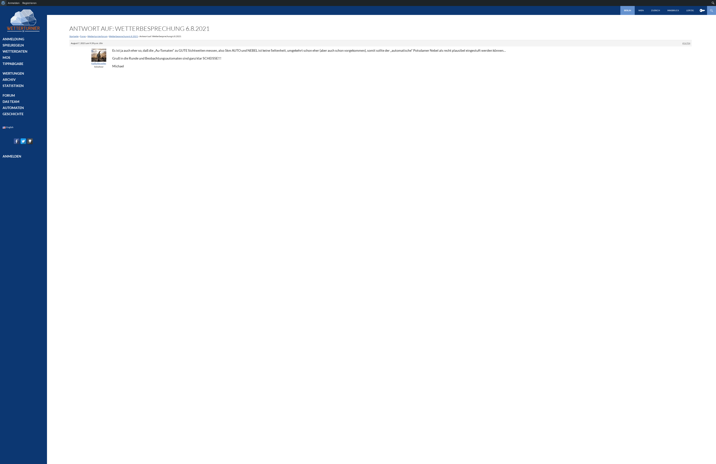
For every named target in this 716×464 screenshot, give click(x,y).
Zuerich (655, 10)
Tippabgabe (13, 64)
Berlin (627, 10)
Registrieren (29, 2)
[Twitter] (23, 141)
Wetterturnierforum (97, 36)
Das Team (11, 101)
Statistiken (13, 86)
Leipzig (690, 10)
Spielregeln (13, 45)
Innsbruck (673, 10)
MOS (6, 57)
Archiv (9, 79)
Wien (641, 10)
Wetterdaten (15, 51)
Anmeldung (13, 39)
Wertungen (13, 73)
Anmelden (14, 2)
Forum (9, 95)
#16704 (686, 43)
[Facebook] (17, 141)
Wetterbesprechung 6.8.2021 (123, 36)
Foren (83, 36)
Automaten (13, 108)
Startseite (73, 36)
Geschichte (13, 114)
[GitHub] (30, 141)
